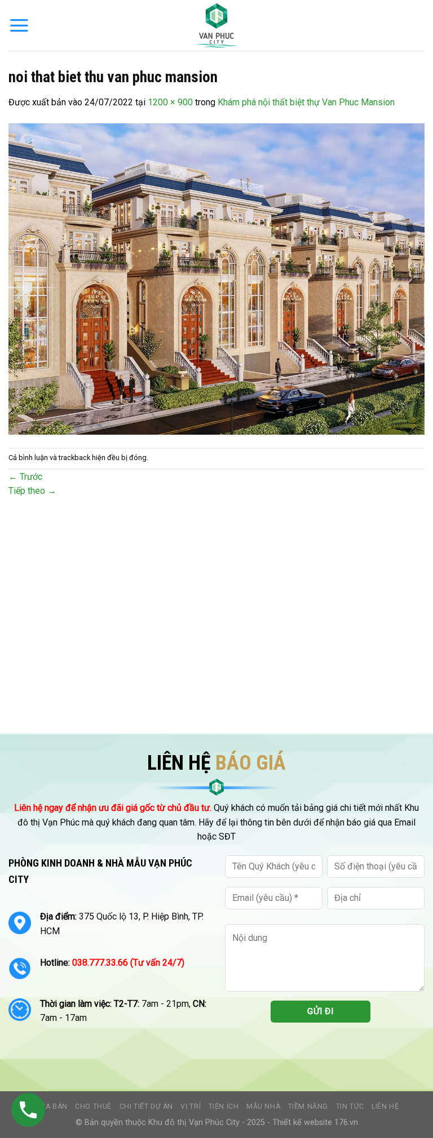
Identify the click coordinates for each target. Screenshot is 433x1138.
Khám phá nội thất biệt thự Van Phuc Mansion (306, 102)
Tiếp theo (32, 490)
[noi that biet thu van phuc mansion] (216, 278)
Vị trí (190, 1106)
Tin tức (350, 1106)
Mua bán (50, 1106)
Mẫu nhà (263, 1106)
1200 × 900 (170, 102)
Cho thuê (93, 1106)
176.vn (346, 1122)
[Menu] (19, 25)
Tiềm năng (308, 1106)
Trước (25, 476)
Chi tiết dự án (147, 1106)
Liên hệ (385, 1106)
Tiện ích (224, 1106)
